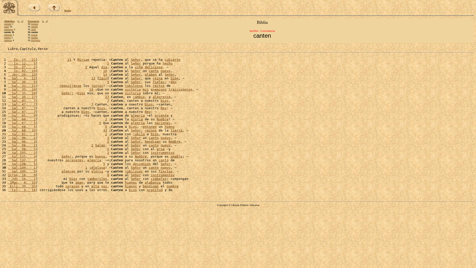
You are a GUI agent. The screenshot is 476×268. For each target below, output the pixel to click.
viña (139, 67)
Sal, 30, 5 (22, 82)
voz (104, 186)
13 (105, 74)
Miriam (83, 60)
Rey (164, 108)
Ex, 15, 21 (22, 60)
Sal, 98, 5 (22, 149)
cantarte (7, 24)
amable (176, 156)
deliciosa (154, 67)
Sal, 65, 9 (22, 115)
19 (91, 89)
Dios (81, 93)
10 (105, 71)
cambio (139, 97)
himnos (131, 182)
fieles (159, 82)
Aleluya (98, 167)
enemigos (159, 89)
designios (142, 164)
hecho (168, 63)
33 (105, 130)
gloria (137, 119)
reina (158, 78)
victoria (133, 89)
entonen (150, 127)
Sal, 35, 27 (22, 97)
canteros (8, 40)
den (174, 82)
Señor (136, 60)
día (104, 67)
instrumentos (163, 153)
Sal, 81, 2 (22, 134)
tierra (176, 130)
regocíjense (70, 86)
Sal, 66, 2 (22, 119)
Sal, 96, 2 (22, 141)
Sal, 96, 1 (22, 138)
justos (97, 86)
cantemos (8, 29)
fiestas (166, 171)
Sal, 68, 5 (22, 127)
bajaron (34, 24)
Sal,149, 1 (22, 167)
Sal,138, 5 (22, 164)
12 (93, 78)
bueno (100, 156)
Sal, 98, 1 (22, 145)
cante (6, 26)
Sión (174, 78)
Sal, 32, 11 (22, 86)
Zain (103, 78)
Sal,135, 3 (22, 156)
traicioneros (180, 89)
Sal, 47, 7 (22, 100)
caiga (33, 29)
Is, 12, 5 (22, 63)
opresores (74, 160)
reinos (151, 130)
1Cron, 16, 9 (22, 175)
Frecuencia (33, 21)
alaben (151, 74)
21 (69, 60)
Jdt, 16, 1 (22, 179)
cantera (7, 37)
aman (79, 182)
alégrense (162, 97)
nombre (172, 186)
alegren (68, 171)
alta (95, 186)
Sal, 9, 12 (22, 78)
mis (146, 89)
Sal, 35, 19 (22, 89)
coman (34, 35)
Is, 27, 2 (22, 67)
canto (154, 71)
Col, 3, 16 (22, 190)
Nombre (163, 119)
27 (107, 97)
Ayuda (67, 10)
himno (170, 127)
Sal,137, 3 (22, 160)
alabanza (153, 182)
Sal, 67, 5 (22, 123)
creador (34, 37)
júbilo (139, 134)
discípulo (35, 40)
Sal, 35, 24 (22, 93)
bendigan (153, 141)
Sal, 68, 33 (22, 130)
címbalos (159, 179)
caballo (34, 26)
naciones (163, 123)
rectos (159, 86)
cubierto (172, 60)
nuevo (166, 71)
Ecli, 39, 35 (22, 186)
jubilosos (134, 86)
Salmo (100, 145)
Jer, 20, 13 (22, 74)
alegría (138, 115)
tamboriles (97, 179)
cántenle (8, 35)
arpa (161, 149)
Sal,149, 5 (22, 171)
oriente (162, 115)
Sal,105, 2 (22, 153)
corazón (72, 186)
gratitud (155, 190)
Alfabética (9, 21)
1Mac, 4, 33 (22, 182)
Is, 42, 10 (22, 71)
